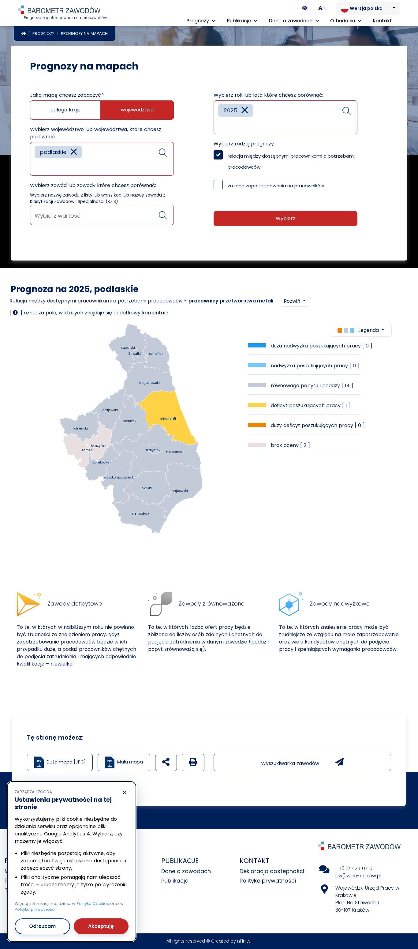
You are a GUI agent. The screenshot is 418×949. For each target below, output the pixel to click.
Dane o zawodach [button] (291, 20)
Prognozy (43, 33)
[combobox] (102, 159)
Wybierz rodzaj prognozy (244, 143)
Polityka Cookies (93, 903)
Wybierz (285, 218)
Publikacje (174, 880)
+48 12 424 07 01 (354, 868)
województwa (137, 109)
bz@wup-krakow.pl (358, 875)
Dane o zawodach (186, 871)
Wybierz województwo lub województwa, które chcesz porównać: (95, 133)
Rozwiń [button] (293, 301)
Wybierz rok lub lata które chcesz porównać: (268, 95)
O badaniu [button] (343, 20)
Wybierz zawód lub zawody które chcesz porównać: (93, 185)
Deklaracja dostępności (272, 871)
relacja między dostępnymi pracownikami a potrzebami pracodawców (291, 161)
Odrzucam (42, 926)
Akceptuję (101, 926)
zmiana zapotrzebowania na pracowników (276, 185)
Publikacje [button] (239, 20)
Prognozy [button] (198, 20)
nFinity (244, 941)
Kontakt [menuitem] (382, 20)
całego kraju (65, 109)
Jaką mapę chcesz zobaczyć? (67, 95)
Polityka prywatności (268, 880)
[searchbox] (37, 166)
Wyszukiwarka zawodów (291, 763)
